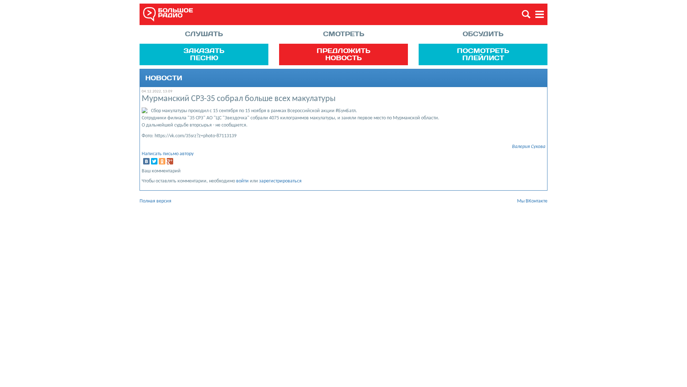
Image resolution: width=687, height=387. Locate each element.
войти (242, 181)
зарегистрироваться (280, 181)
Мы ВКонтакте (532, 201)
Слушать (204, 34)
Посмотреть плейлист (483, 54)
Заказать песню (204, 54)
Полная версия (155, 201)
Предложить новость (343, 54)
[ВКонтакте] (146, 161)
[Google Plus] (170, 161)
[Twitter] (154, 161)
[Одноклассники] (162, 161)
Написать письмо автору (168, 154)
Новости (163, 78)
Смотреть (343, 34)
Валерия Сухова (528, 146)
